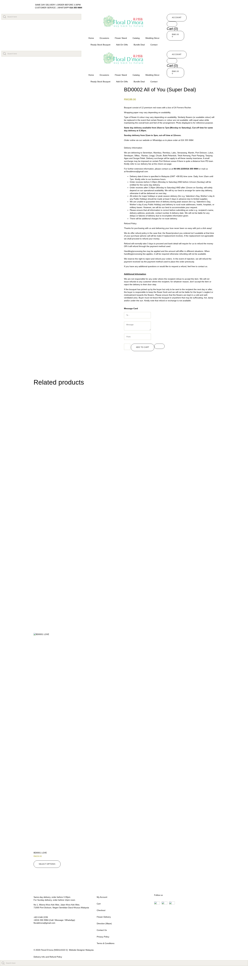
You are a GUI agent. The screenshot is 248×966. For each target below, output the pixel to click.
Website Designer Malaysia (81, 950)
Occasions (104, 38)
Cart (99, 904)
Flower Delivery (104, 917)
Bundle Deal (139, 45)
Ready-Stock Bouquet (100, 45)
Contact (153, 45)
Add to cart (142, 347)
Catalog (136, 38)
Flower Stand (121, 38)
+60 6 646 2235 (41, 917)
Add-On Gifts (122, 45)
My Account (102, 897)
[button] (177, 17)
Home (91, 38)
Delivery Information (133, 148)
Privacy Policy (103, 937)
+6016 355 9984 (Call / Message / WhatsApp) (54, 920)
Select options (47, 864)
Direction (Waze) (104, 923)
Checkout (101, 910)
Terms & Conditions (105, 943)
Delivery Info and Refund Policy (48, 957)
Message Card (131, 308)
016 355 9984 (75, 7)
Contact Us (102, 930)
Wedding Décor (152, 38)
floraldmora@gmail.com (137, 171)
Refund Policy (130, 223)
